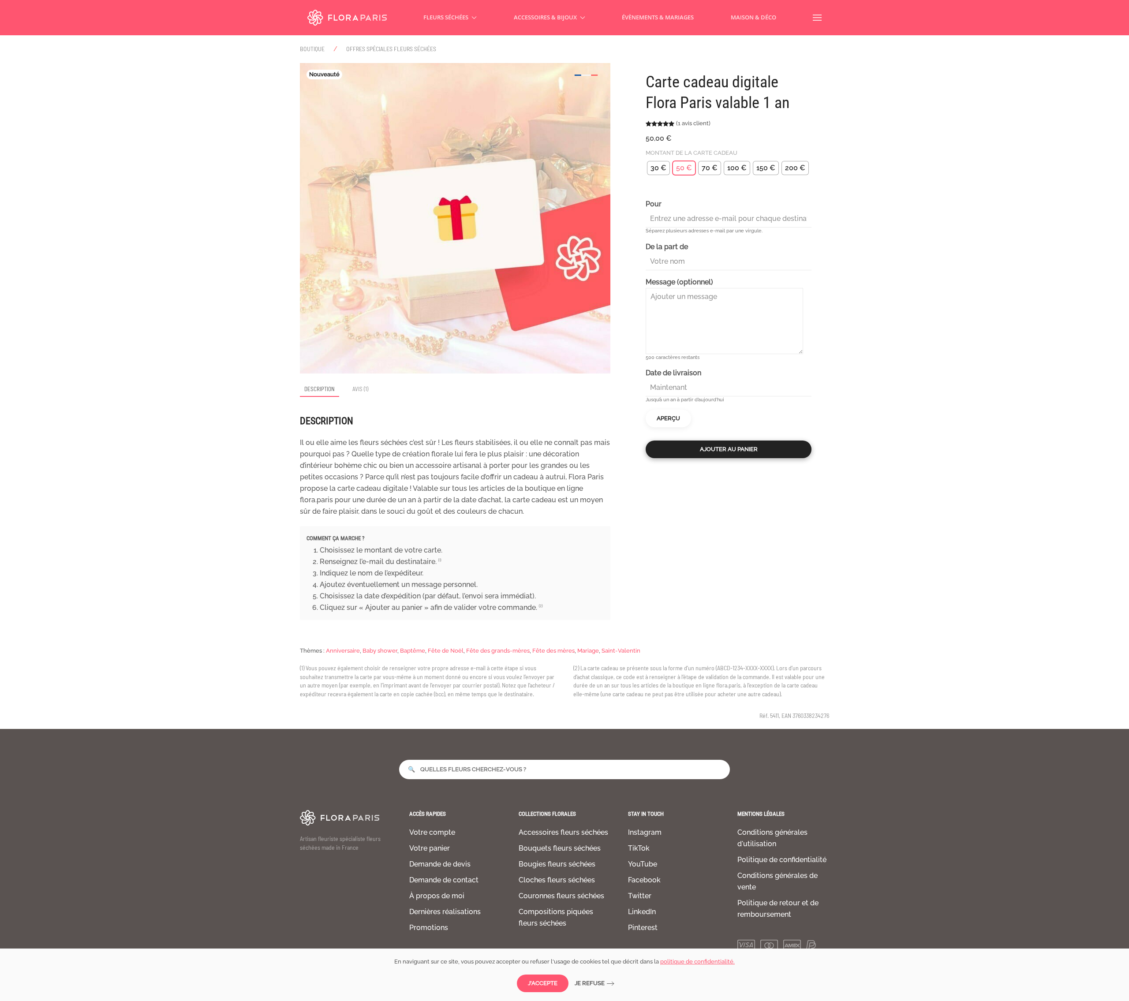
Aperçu (668, 418)
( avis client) (693, 123)
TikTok (639, 848)
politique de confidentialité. (697, 961)
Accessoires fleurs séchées (563, 832)
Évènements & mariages (658, 17)
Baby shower (380, 650)
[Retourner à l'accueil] (347, 17)
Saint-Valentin (621, 650)
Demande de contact (444, 880)
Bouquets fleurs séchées (560, 848)
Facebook (644, 880)
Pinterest (643, 927)
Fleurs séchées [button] (445, 17)
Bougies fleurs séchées (557, 864)
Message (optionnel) (679, 282)
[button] (817, 17)
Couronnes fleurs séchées (561, 896)
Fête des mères (553, 650)
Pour (654, 204)
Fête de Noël (446, 650)
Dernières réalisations (445, 912)
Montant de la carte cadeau (691, 152)
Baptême (412, 650)
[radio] (658, 168)
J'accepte (542, 983)
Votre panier (429, 848)
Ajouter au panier (729, 449)
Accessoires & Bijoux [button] (545, 17)
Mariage (588, 650)
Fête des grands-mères (498, 650)
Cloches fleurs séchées (557, 880)
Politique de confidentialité (781, 859)
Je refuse (590, 983)
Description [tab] (319, 388)
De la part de (667, 247)
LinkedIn (642, 912)
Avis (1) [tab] (360, 388)
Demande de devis (440, 864)
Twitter (639, 896)
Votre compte (432, 832)
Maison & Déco (753, 17)
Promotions (428, 927)
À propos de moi (436, 896)
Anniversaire (343, 650)
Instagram (645, 832)
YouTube (642, 864)
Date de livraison (673, 373)
